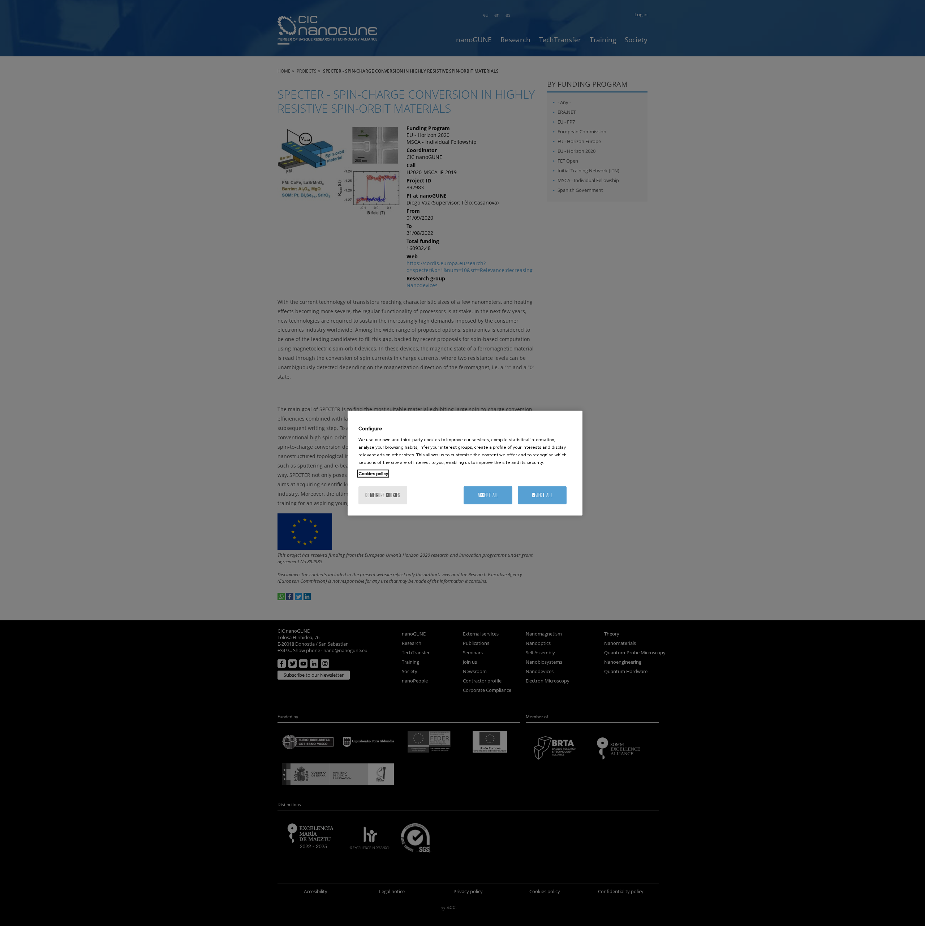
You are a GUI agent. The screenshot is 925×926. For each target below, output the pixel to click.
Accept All (488, 495)
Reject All (542, 495)
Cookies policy (373, 474)
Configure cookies (382, 495)
